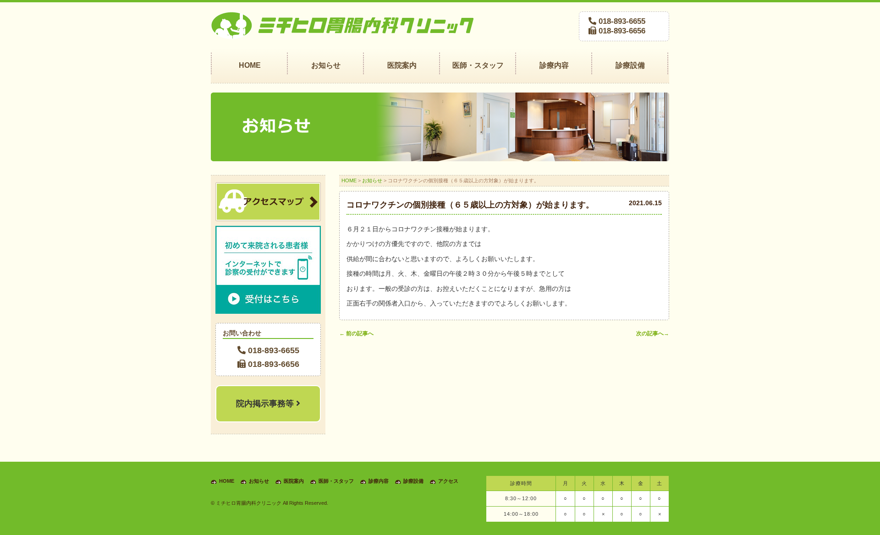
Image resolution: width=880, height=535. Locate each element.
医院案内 (294, 481)
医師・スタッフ (336, 481)
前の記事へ (356, 333)
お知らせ (372, 180)
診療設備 (413, 481)
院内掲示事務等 (266, 403)
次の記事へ (652, 333)
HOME (349, 180)
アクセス (448, 481)
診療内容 (378, 481)
